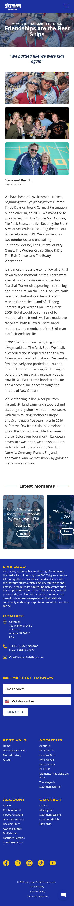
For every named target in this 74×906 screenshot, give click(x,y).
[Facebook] (6, 862)
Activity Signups (12, 828)
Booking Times (11, 824)
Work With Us (47, 764)
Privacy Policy (37, 886)
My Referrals (10, 833)
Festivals (15, 740)
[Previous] (6, 522)
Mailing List (46, 810)
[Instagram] (29, 862)
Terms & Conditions (37, 896)
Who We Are (46, 759)
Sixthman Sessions (50, 814)
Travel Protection (13, 842)
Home (6, 746)
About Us (50, 740)
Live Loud (15, 567)
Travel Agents (47, 782)
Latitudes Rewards (14, 838)
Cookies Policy (37, 891)
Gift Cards (45, 824)
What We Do (46, 750)
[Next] (67, 522)
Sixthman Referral (49, 786)
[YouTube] (53, 862)
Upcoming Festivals (14, 750)
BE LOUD (44, 769)
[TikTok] (41, 862)
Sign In (7, 805)
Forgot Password (13, 814)
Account (14, 800)
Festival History (12, 755)
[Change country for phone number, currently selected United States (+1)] (6, 701)
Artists (6, 759)
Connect (50, 800)
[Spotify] (18, 862)
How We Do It (47, 755)
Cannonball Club (49, 819)
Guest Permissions (14, 819)
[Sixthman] (13, 6)
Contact (14, 616)
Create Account (12, 810)
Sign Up (13, 712)
